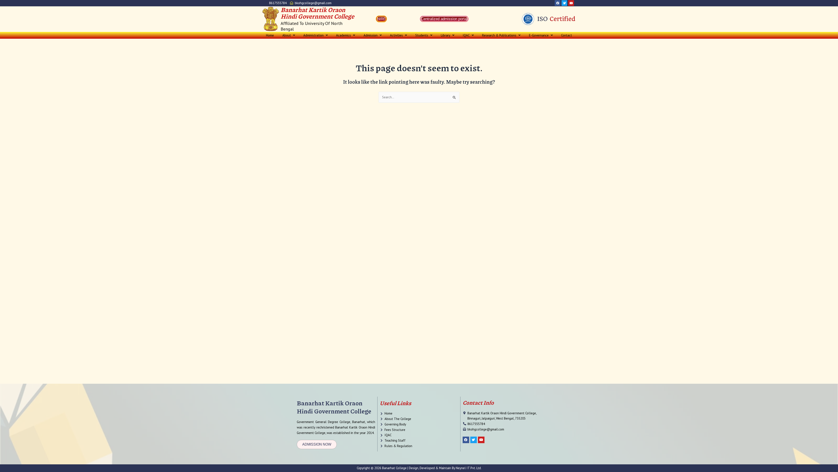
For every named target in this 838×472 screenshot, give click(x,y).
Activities (396, 35)
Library (445, 35)
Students (421, 35)
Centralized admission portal (444, 19)
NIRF (381, 19)
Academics (343, 35)
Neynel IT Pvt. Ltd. (468, 468)
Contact (566, 35)
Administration (313, 35)
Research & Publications (499, 35)
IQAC (466, 35)
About (286, 35)
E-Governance (539, 35)
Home (270, 35)
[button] (288, 35)
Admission (371, 35)
